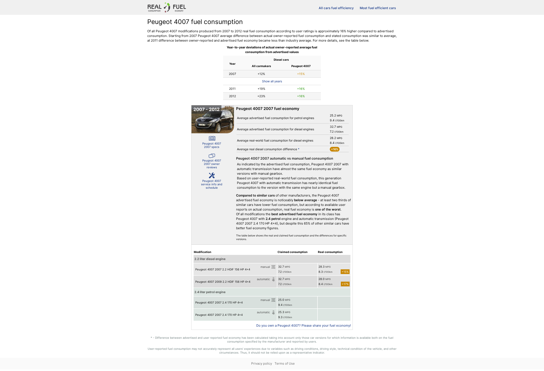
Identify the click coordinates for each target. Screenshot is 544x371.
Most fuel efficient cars (378, 8)
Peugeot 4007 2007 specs (211, 145)
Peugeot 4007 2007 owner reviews (211, 164)
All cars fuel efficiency (336, 8)
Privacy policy (261, 363)
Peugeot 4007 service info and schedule (211, 184)
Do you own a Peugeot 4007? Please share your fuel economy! (303, 325)
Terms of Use (285, 363)
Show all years (272, 81)
